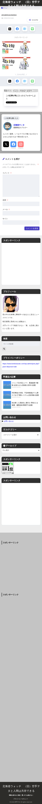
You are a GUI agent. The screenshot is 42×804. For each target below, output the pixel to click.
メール (6, 209)
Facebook (13, 148)
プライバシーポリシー (20, 799)
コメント (7, 173)
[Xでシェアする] (9, 28)
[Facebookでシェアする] (17, 28)
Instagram (20, 148)
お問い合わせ (9, 421)
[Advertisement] (21, 264)
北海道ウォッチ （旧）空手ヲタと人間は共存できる (21, 3)
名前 (5, 200)
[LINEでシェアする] (32, 28)
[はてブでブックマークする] (24, 28)
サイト (5, 219)
